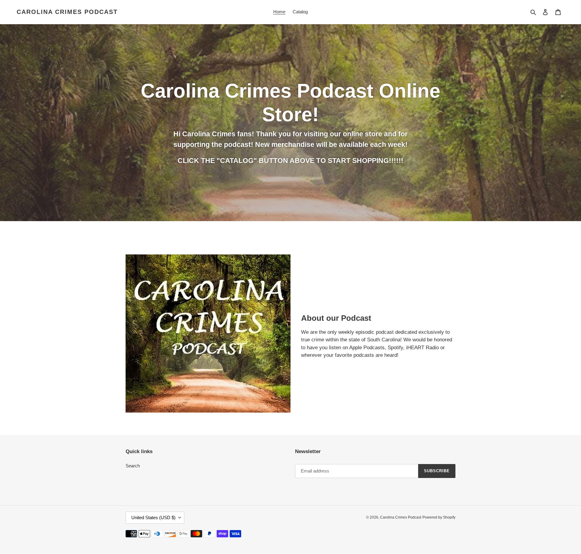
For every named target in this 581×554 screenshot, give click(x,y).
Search (133, 465)
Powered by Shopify (438, 517)
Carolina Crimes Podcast (67, 11)
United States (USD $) (153, 517)
